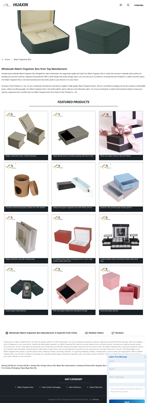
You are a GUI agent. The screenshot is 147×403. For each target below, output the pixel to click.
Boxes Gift (51, 365)
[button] (120, 5)
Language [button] (138, 5)
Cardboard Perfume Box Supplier (89, 365)
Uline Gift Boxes (75, 387)
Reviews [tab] (119, 333)
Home (7, 59)
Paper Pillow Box (95, 387)
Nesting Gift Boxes (8, 365)
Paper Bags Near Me (28, 368)
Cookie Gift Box (23, 365)
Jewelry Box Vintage (39, 365)
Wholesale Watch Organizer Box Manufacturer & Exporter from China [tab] (43, 333)
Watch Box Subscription (66, 365)
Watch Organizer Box (22, 59)
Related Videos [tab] (96, 333)
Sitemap (96, 399)
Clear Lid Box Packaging (51, 387)
